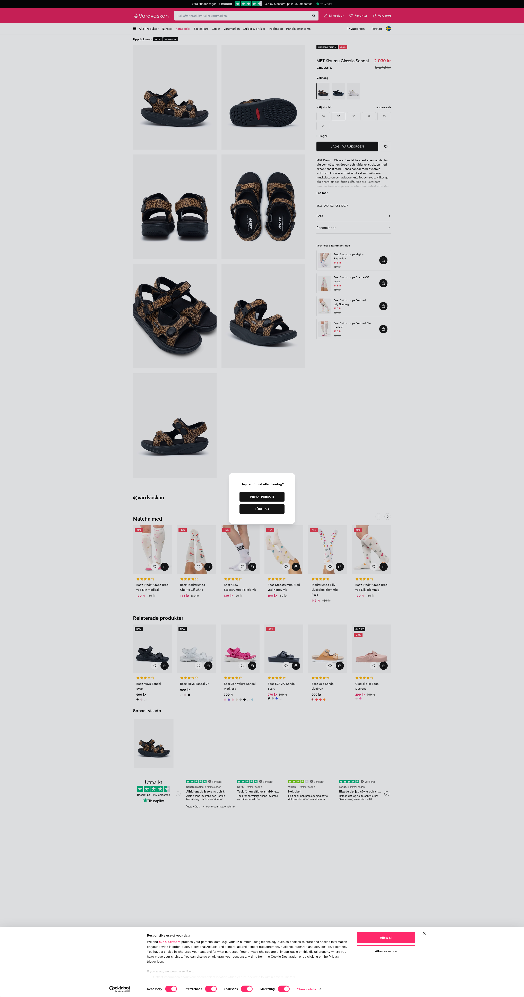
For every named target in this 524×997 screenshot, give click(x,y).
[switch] (211, 989)
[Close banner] (424, 933)
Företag (262, 509)
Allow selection (386, 951)
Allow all (386, 937)
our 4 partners (170, 942)
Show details (306, 989)
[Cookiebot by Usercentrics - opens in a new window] (120, 989)
